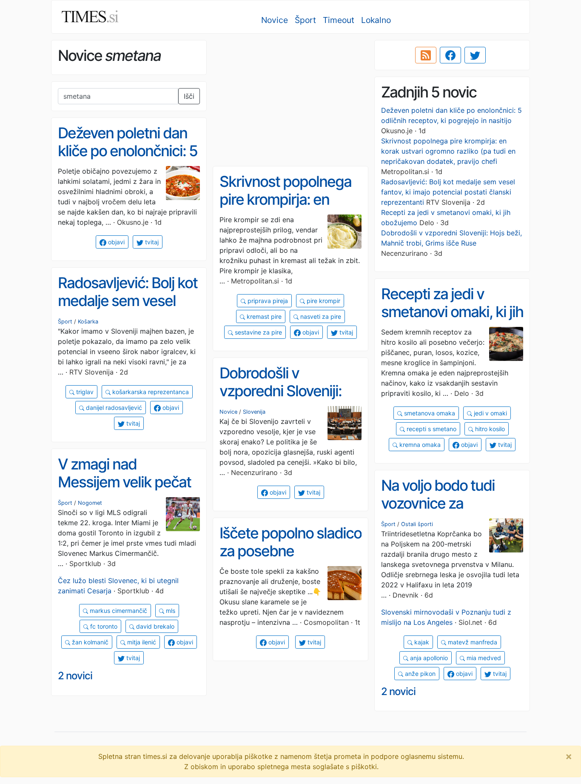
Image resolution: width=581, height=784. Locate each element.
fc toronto (102, 626)
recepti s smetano (430, 428)
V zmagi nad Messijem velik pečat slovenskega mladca (124, 482)
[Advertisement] (290, 100)
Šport (305, 20)
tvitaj (151, 242)
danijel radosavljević (113, 407)
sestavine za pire (257, 332)
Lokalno (376, 20)
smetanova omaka (428, 413)
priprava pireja (267, 300)
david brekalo (154, 626)
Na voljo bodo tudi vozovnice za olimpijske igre (438, 503)
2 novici (75, 676)
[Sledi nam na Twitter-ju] (475, 55)
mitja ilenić (140, 642)
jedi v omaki (489, 413)
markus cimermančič (117, 610)
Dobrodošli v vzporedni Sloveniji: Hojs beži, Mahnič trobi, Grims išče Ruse (288, 400)
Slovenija (254, 412)
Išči (189, 96)
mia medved (483, 657)
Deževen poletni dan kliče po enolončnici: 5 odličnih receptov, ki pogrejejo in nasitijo (127, 160)
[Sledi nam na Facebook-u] (450, 55)
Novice (274, 20)
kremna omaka (419, 444)
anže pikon (419, 673)
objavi (115, 242)
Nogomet (90, 503)
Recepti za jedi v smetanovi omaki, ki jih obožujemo (452, 312)
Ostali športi (417, 524)
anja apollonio (428, 657)
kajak (421, 642)
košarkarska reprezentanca (150, 391)
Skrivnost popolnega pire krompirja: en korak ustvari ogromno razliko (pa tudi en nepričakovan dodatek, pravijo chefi (448, 151)
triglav (84, 391)
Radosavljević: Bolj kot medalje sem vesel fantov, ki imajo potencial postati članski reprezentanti (448, 191)
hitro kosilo (489, 428)
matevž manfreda (471, 642)
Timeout (338, 20)
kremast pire (263, 316)
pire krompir (322, 300)
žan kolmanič (89, 642)
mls (169, 610)
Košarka (88, 321)
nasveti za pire (320, 316)
